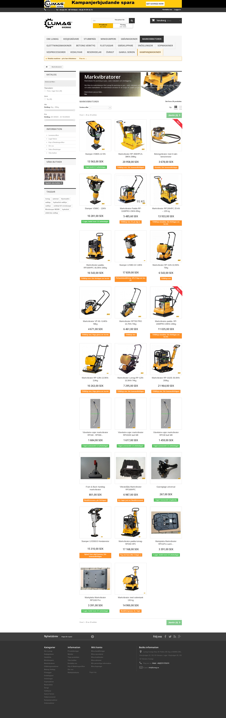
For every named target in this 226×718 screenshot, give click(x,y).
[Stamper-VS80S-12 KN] (95, 135)
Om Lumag (52, 39)
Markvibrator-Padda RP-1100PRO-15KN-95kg (130, 209)
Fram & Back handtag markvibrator (95, 488)
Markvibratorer (151, 39)
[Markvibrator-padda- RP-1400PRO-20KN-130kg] (166, 302)
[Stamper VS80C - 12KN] (95, 189)
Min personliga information (101, 663)
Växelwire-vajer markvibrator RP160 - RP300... (95, 433)
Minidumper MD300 (52, 209)
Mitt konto (96, 647)
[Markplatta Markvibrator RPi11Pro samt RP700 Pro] (166, 522)
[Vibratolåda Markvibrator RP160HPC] (130, 468)
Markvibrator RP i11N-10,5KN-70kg (166, 266)
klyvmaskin (65, 199)
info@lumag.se (154, 667)
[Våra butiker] (60, 173)
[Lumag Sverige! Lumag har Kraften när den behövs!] (113, 4)
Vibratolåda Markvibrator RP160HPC (130, 488)
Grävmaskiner (129, 39)
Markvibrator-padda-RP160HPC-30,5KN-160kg (95, 266)
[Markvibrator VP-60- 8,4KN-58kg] (95, 302)
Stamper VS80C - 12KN (95, 208)
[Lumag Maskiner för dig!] (66, 23)
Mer (85, 94)
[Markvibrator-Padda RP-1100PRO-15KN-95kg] (130, 189)
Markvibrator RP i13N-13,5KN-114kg (95, 379)
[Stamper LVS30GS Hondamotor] (95, 522)
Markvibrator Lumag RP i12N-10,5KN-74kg (130, 379)
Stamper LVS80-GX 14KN (130, 265)
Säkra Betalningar (54, 149)
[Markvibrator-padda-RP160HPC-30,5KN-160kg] (95, 246)
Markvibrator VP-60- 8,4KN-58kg (95, 322)
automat (56, 199)
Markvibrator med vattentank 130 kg (130, 598)
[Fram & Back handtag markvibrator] (95, 468)
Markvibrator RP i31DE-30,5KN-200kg (166, 379)
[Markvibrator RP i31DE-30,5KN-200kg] (166, 359)
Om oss (51, 146)
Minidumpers (108, 39)
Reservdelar (94, 52)
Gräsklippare (125, 45)
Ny (49, 99)
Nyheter (70, 654)
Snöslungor (145, 45)
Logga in (177, 9)
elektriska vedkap (51, 213)
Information (54, 129)
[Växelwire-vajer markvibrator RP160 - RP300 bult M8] (95, 413)
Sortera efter (83, 107)
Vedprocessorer (55, 52)
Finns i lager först (54, 91)
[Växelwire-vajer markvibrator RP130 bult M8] (166, 413)
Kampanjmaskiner (150, 52)
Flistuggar (106, 45)
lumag (47, 199)
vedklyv (48, 206)
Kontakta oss (167, 9)
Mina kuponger (96, 666)
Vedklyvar (76, 52)
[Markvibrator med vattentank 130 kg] (130, 578)
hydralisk (65, 209)
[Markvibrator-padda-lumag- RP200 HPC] (130, 522)
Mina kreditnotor (97, 657)
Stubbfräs (90, 39)
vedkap (47, 202)
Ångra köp (92, 672)
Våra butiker (52, 153)
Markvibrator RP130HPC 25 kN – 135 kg (166, 209)
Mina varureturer (97, 654)
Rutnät (176, 109)
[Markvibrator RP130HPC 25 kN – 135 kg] (166, 189)
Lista (180, 109)
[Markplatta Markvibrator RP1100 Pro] (95, 578)
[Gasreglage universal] (166, 468)
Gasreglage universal (166, 487)
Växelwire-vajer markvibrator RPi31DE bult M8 (130, 433)
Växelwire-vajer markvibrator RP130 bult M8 (166, 433)
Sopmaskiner (165, 45)
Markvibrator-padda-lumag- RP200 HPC (131, 542)
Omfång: (47, 107)
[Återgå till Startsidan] (46, 67)
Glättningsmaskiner (58, 45)
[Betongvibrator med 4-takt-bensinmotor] (166, 135)
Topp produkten (73, 657)
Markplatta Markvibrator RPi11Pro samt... (165, 542)
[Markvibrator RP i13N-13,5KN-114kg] (95, 359)
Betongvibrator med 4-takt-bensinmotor (166, 155)
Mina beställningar (98, 651)
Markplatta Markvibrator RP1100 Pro (95, 598)
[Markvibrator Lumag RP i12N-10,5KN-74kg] (130, 359)
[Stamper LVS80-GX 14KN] (130, 246)
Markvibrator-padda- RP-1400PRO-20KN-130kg (166, 322)
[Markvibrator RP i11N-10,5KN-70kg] (166, 246)
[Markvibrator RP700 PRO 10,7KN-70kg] (130, 302)
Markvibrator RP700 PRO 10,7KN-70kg (130, 322)
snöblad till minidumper (62, 206)
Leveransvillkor (53, 135)
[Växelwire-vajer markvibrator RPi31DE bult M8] (130, 413)
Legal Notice (52, 139)
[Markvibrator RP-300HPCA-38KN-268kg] (130, 135)
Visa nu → (83, 58)
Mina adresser (96, 660)
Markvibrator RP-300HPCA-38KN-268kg (130, 155)
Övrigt (110, 52)
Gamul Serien (127, 52)
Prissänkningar (73, 651)
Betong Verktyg (85, 45)
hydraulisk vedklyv (60, 202)
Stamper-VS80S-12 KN (95, 154)
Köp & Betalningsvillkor (56, 142)
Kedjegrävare (71, 39)
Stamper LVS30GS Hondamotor (95, 541)
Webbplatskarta (73, 672)
